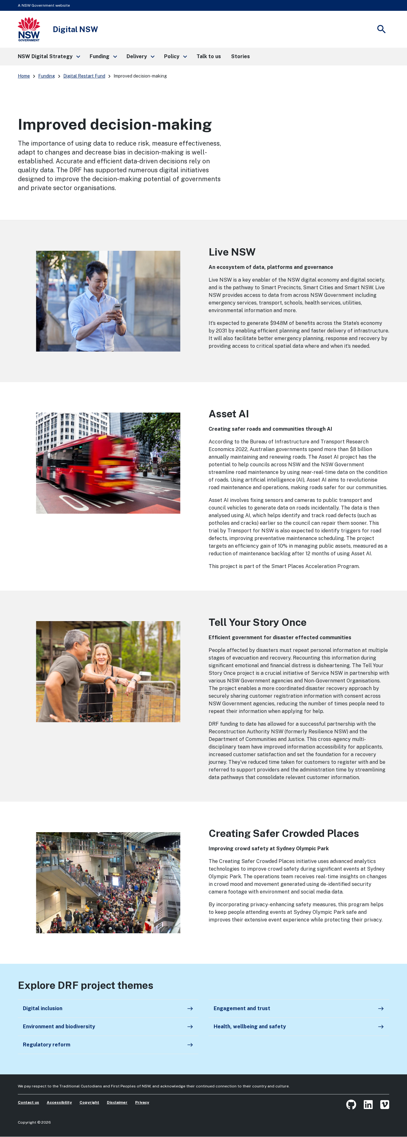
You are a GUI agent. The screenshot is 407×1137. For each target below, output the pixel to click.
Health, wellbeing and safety (299, 1027)
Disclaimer (117, 1102)
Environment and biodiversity (108, 1027)
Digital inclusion (108, 1008)
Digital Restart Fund (84, 76)
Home (24, 76)
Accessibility (59, 1102)
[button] (49, 56)
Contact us (28, 1102)
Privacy (142, 1102)
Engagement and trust (299, 1008)
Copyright (89, 1102)
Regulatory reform (108, 1045)
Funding (46, 76)
